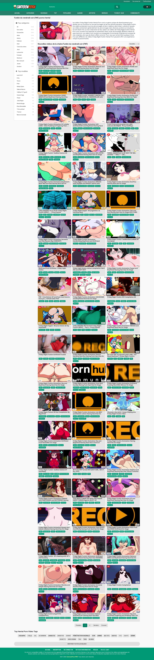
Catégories (30, 13)
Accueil (17, 13)
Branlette (110, 130)
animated (51, 636)
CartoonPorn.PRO (72, 657)
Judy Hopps (25, 100)
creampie (22, 636)
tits (120, 635)
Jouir (89, 272)
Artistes (92, 13)
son (93, 636)
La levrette (25, 52)
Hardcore (25, 58)
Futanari (25, 55)
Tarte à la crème (25, 46)
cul (35, 635)
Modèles (105, 13)
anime (99, 636)
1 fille (30, 635)
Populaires (67, 13)
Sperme (56, 99)
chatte (126, 635)
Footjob (56, 301)
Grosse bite (25, 32)
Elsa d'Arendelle (25, 106)
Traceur (25, 112)
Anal (25, 44)
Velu (124, 243)
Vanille (51, 159)
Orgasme (76, 274)
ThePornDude (147, 1)
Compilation (77, 272)
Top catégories (23, 23)
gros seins (72, 639)
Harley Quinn (25, 86)
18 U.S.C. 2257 (105, 649)
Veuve (25, 81)
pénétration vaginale (81, 636)
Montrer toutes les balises (77, 644)
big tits (106, 635)
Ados (25, 35)
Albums (79, 13)
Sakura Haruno (25, 89)
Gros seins (25, 29)
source (68, 635)
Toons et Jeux (119, 13)
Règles (95, 649)
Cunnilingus (53, 560)
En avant (104, 625)
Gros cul (59, 73)
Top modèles (23, 71)
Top (55, 13)
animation (60, 635)
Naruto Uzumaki (25, 114)
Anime (25, 38)
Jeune (25, 63)
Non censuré (25, 61)
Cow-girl (51, 272)
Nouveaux (44, 13)
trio (79, 639)
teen (85, 639)
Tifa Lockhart (25, 109)
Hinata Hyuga (25, 103)
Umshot (25, 66)
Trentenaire (52, 186)
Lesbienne (82, 390)
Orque (25, 98)
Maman (46, 186)
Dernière (96, 625)
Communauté (134, 13)
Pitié (25, 83)
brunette (63, 639)
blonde (91, 639)
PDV (88, 99)
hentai (114, 636)
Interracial (76, 387)
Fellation (25, 41)
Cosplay (93, 99)
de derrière (42, 635)
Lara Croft (25, 75)
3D (25, 27)
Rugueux (82, 274)
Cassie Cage (25, 95)
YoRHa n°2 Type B (25, 92)
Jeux (25, 49)
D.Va (25, 78)
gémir (133, 636)
